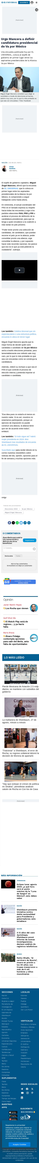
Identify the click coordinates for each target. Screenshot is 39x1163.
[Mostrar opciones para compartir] (36, 9)
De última (5, 1066)
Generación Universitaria (25, 1040)
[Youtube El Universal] (22, 1093)
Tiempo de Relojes (9, 1098)
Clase (4, 1081)
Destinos (5, 1069)
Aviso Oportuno (27, 1030)
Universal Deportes (9, 1041)
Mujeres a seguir (8, 1001)
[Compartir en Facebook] (9, 522)
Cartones (5, 1035)
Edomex (24, 995)
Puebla (23, 1001)
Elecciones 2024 (11, 509)
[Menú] (36, 2)
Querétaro (24, 1007)
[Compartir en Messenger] (21, 522)
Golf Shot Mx (9, 618)
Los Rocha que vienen (17, 608)
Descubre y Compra (28, 1024)
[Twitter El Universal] (32, 1089)
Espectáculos (7, 1044)
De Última (5, 1090)
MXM (3, 1058)
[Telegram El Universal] (22, 1089)
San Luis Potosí (27, 1010)
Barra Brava (8, 632)
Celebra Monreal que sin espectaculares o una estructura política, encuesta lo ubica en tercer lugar (19, 334)
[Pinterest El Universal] (32, 1093)
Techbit (4, 1061)
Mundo (4, 1018)
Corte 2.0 (5, 998)
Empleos (24, 1033)
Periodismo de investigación (7, 1005)
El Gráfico (24, 1044)
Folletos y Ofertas (28, 1027)
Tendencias (6, 1052)
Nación (4, 163)
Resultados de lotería (26, 1065)
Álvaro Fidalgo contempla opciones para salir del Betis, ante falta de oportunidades (16, 640)
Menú (4, 1064)
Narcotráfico (6, 1029)
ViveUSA (24, 1053)
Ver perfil (13, 170)
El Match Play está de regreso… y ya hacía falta (15, 624)
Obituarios (25, 1035)
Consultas (5, 1075)
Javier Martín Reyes (12, 605)
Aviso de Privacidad (21, 1138)
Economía (5, 1038)
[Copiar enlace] (25, 522)
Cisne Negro (6, 1101)
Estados (5, 1027)
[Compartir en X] (13, 522)
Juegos (23, 1055)
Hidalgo (24, 1004)
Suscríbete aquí (8, 450)
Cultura (4, 1047)
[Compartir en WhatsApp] (17, 522)
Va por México (27, 509)
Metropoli (5, 1024)
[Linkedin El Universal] (22, 1098)
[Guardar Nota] (29, 522)
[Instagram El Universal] (27, 1093)
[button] (24, 2)
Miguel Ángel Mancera (13, 512)
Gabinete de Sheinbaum (6, 1014)
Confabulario (7, 1049)
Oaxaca (24, 998)
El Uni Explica (7, 1010)
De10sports (25, 1047)
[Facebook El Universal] (27, 1089)
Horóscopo (25, 1061)
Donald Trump (7, 1021)
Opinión (8, 599)
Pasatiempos (26, 1058)
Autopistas (6, 1072)
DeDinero (24, 1050)
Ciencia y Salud (8, 1055)
